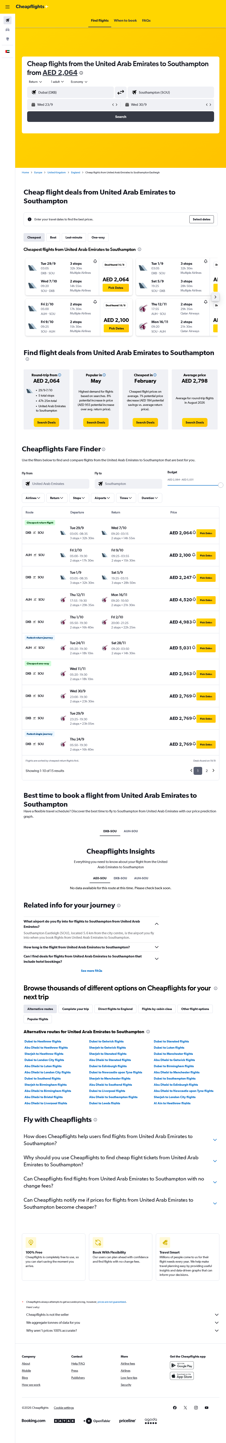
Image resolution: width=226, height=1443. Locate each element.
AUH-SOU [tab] (131, 831)
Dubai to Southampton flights (175, 1078)
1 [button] (198, 771)
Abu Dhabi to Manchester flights (177, 1072)
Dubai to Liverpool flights (107, 1091)
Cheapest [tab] (34, 237)
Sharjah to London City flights (175, 1097)
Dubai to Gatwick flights (106, 1041)
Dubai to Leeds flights (104, 1103)
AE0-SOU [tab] (100, 878)
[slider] (220, 485)
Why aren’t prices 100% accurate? (51, 1330)
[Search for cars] (7, 29)
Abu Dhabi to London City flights (47, 1072)
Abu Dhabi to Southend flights (110, 1084)
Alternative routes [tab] (40, 1009)
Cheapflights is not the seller (47, 1315)
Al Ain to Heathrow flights (172, 1103)
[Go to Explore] (7, 38)
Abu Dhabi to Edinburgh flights (176, 1084)
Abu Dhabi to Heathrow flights (46, 1047)
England (75, 172)
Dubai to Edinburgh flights (108, 1066)
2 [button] (207, 771)
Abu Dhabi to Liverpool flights (45, 1103)
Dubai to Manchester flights (173, 1053)
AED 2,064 (60, 72)
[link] (46, 422)
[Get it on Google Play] (182, 1365)
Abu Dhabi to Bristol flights (43, 1097)
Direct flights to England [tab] (115, 1009)
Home (25, 172)
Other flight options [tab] (195, 1009)
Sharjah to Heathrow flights (43, 1053)
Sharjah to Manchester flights (109, 1078)
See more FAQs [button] (91, 970)
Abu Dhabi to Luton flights (43, 1066)
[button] (7, 7)
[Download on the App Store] (182, 1376)
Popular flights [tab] (37, 1019)
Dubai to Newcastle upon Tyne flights (115, 1072)
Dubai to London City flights (44, 1060)
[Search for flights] (7, 20)
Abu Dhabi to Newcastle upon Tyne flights (183, 1091)
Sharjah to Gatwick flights (107, 1047)
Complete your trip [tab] (75, 1009)
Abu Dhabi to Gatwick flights (174, 1060)
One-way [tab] (98, 237)
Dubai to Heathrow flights (42, 1041)
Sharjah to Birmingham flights (45, 1084)
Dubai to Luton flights (169, 1047)
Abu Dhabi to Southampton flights (113, 1097)
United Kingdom (56, 172)
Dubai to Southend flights (42, 1078)
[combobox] (79, 81)
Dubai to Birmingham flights (174, 1066)
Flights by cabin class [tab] (157, 1009)
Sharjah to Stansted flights (107, 1053)
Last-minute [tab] (74, 237)
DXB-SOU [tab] (110, 831)
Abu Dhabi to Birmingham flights (47, 1091)
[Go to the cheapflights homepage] (32, 7)
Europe (38, 172)
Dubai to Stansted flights (171, 1041)
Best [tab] (53, 237)
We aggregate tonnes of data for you (53, 1322)
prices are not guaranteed (112, 1301)
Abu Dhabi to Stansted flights (110, 1060)
